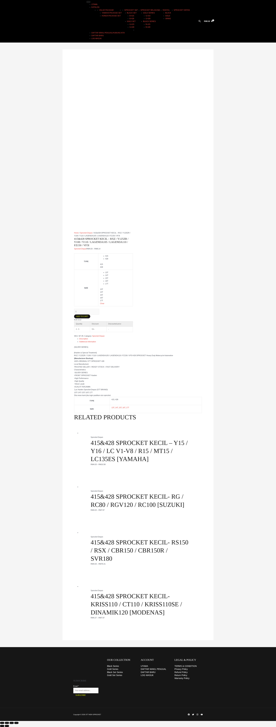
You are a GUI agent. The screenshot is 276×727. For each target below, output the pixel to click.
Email (76, 686)
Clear (102, 303)
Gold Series (112, 669)
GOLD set (131, 21)
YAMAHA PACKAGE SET (112, 13)
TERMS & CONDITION (185, 666)
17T (127, 408)
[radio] (118, 256)
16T (123, 408)
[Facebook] (189, 714)
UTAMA (94, 4)
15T (120, 408)
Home (76, 233)
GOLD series (149, 13)
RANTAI (166, 10)
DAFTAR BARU (97, 36)
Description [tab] (83, 339)
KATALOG (95, 7)
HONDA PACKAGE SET (111, 16)
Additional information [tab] (87, 342)
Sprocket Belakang (150, 10)
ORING (168, 18)
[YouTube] (202, 714)
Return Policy (180, 675)
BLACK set (132, 13)
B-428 (131, 18)
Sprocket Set (131, 10)
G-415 (131, 24)
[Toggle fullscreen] (7, 723)
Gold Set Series (114, 675)
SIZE (86, 288)
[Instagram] (197, 714)
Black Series (113, 666)
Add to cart (82, 316)
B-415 (131, 16)
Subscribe (80, 695)
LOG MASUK (96, 38)
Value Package (106, 10)
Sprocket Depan (182, 10)
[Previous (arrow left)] (2, 726)
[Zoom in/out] (2, 723)
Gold (167, 16)
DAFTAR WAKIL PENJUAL (153, 669)
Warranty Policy (181, 678)
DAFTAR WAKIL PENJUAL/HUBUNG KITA (108, 33)
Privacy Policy (181, 669)
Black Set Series (115, 672)
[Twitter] (193, 714)
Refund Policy (181, 672)
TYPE (86, 261)
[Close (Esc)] (16, 723)
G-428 (131, 27)
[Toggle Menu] (88, 2)
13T (112, 408)
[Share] (11, 723)
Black (168, 13)
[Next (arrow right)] (7, 726)
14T (116, 408)
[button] (199, 21)
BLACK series (149, 21)
